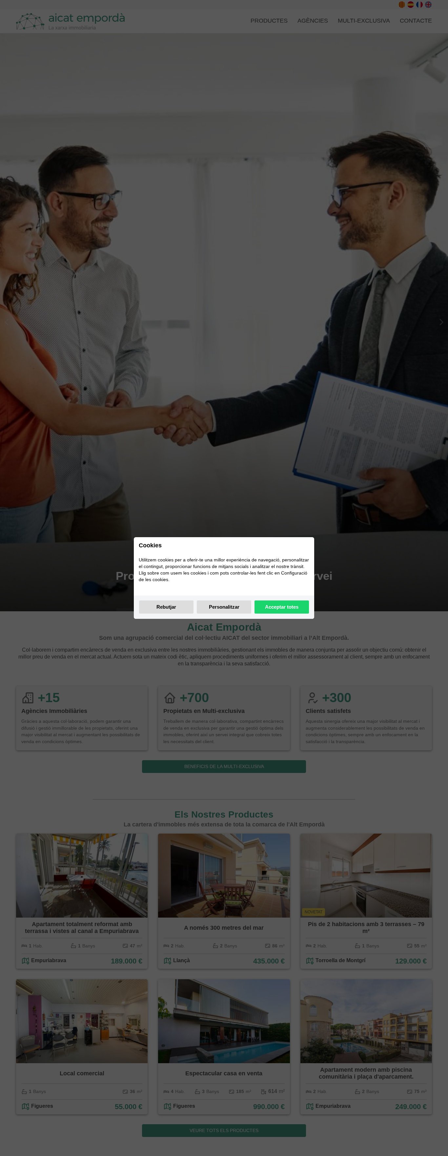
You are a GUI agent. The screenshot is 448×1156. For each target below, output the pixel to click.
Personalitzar (224, 607)
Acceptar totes (281, 607)
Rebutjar (166, 607)
